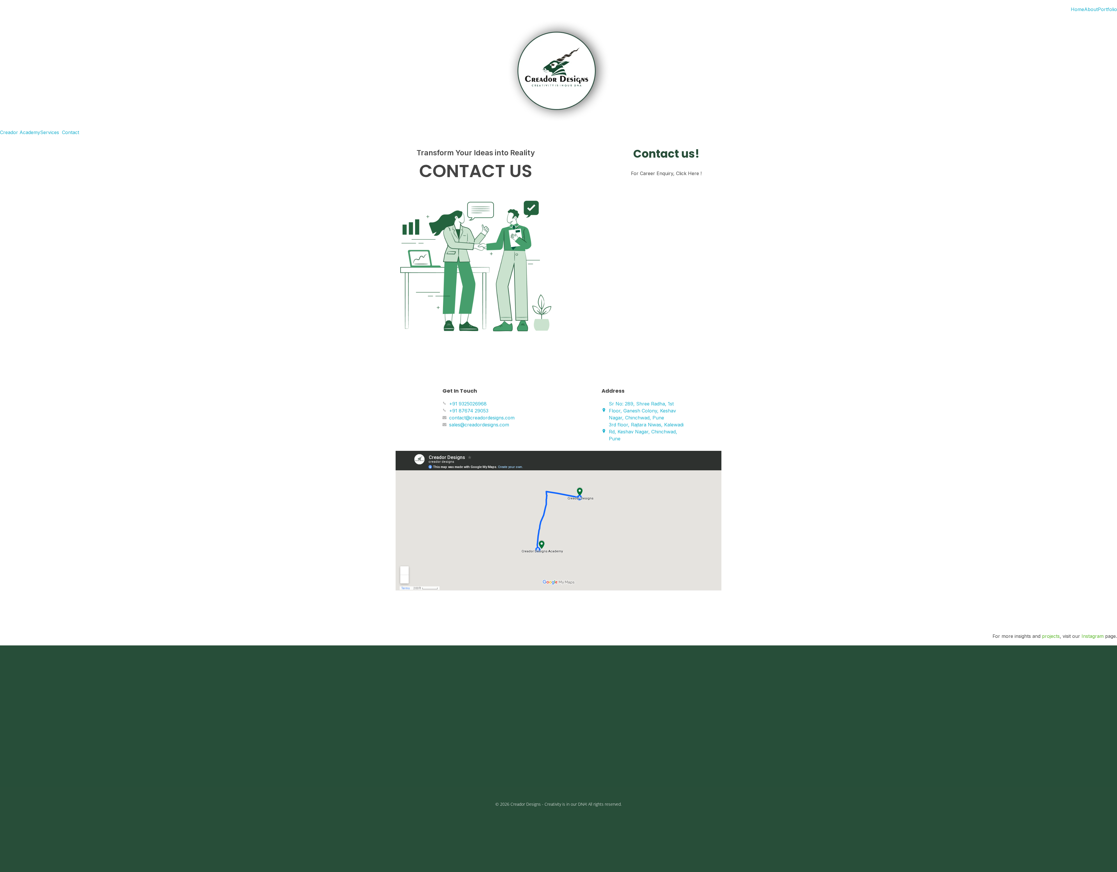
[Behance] (395, 772)
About (1091, 9)
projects (1051, 636)
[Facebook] (366, 772)
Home (1077, 9)
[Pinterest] (410, 772)
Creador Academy (20, 132)
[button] (51, 132)
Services (49, 132)
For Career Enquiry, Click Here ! (666, 173)
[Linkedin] (424, 772)
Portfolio (1107, 9)
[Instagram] (381, 772)
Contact (70, 132)
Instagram (1093, 636)
